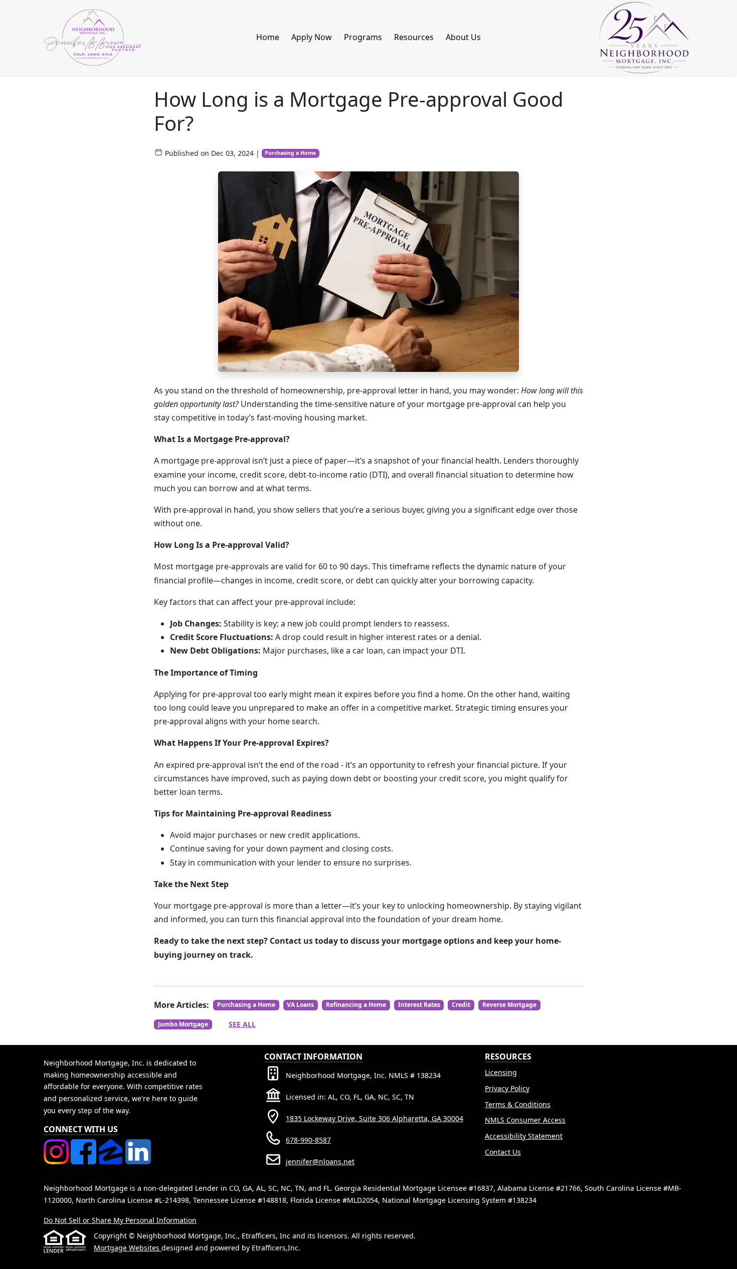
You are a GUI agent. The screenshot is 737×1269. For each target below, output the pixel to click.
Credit (461, 1004)
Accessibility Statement (524, 1136)
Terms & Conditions (517, 1104)
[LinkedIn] (137, 1145)
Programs (363, 37)
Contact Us (503, 1152)
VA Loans (300, 1004)
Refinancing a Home (356, 1004)
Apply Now (311, 37)
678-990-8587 (308, 1140)
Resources (414, 37)
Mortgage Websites (127, 1247)
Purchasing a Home (290, 152)
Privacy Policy (507, 1088)
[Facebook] (84, 1145)
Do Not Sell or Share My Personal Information (120, 1220)
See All (242, 1024)
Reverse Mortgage (509, 1004)
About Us (463, 37)
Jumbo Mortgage (183, 1024)
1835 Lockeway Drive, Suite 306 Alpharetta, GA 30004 (374, 1118)
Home (267, 37)
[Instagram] (57, 1145)
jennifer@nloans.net (320, 1161)
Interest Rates (419, 1004)
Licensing (501, 1072)
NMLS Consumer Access (525, 1120)
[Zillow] (111, 1145)
